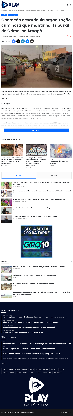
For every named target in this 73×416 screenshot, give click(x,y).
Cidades (17, 369)
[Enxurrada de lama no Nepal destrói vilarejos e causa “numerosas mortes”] (6, 269)
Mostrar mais (36, 130)
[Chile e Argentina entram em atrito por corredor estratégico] (6, 277)
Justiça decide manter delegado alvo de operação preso (33, 208)
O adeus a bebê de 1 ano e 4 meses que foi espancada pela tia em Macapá (39, 199)
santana (32, 372)
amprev (11, 369)
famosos (38, 369)
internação (54, 369)
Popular (18, 175)
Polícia (9, 10)
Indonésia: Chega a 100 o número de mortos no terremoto (33, 284)
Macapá (62, 369)
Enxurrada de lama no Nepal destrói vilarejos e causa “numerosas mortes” (39, 267)
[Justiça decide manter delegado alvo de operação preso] (6, 210)
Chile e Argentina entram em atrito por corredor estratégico (34, 275)
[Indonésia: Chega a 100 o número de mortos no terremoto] (6, 286)
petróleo (12, 372)
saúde (38, 372)
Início (4, 10)
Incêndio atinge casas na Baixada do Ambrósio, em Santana (59, 161)
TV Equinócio (57, 372)
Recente (54, 175)
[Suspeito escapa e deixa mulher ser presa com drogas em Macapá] (6, 219)
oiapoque (4, 372)
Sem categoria (13, 15)
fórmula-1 (45, 369)
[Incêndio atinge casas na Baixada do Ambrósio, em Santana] (61, 151)
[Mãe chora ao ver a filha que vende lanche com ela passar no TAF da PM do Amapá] (6, 193)
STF (50, 372)
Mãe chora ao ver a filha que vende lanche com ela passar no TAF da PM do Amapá (42, 191)
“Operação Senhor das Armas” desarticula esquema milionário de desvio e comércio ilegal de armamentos (36, 161)
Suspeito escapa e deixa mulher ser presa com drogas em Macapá (36, 216)
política (25, 372)
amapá (4, 369)
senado (45, 372)
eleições (24, 369)
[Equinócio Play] (10, 4)
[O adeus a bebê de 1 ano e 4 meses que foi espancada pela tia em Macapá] (6, 202)
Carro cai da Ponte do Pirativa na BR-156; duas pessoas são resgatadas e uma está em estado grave (12, 160)
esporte (32, 369)
